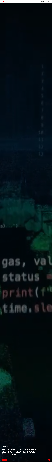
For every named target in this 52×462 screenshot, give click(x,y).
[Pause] (49, 460)
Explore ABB (42, 1)
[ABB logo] (3, 1)
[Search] (48, 1)
